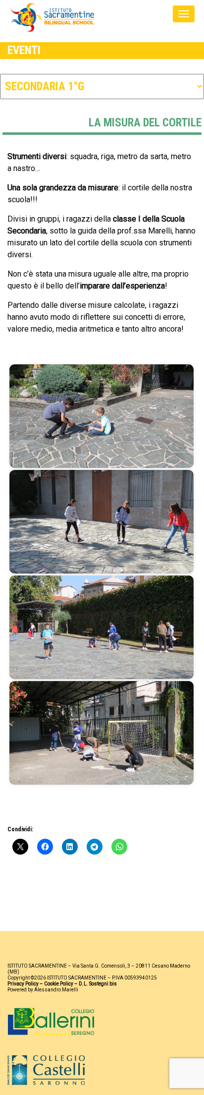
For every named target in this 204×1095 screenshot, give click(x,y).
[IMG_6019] (101, 733)
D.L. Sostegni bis (98, 983)
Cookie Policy (58, 983)
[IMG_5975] (101, 522)
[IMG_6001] (101, 627)
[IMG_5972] (101, 416)
